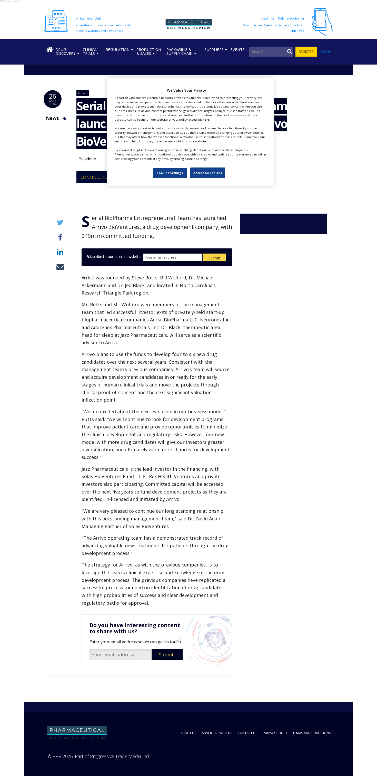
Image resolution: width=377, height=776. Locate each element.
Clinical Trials (90, 51)
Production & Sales (148, 51)
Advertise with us (217, 732)
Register (306, 51)
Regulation (118, 49)
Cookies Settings (170, 173)
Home (49, 49)
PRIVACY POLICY (275, 732)
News (52, 118)
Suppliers (214, 49)
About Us (188, 732)
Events (237, 49)
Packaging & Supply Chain (179, 51)
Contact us (247, 732)
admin (90, 159)
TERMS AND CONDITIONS (312, 732)
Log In (325, 51)
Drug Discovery (65, 51)
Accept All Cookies (207, 173)
